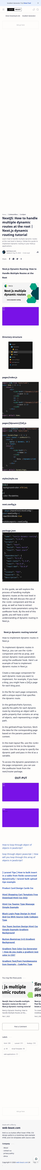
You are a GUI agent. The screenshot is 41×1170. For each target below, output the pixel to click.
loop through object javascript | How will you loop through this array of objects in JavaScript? (20, 857)
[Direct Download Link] (13, 16)
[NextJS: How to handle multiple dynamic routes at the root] (20, 293)
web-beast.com (22, 1162)
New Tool (27, 3)
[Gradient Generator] (29, 16)
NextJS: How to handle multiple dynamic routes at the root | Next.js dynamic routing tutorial (16, 1004)
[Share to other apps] (21, 259)
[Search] (37, 9)
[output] (20, 316)
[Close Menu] (38, 3)
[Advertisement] (20, 121)
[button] (33, 9)
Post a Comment (20, 1026)
